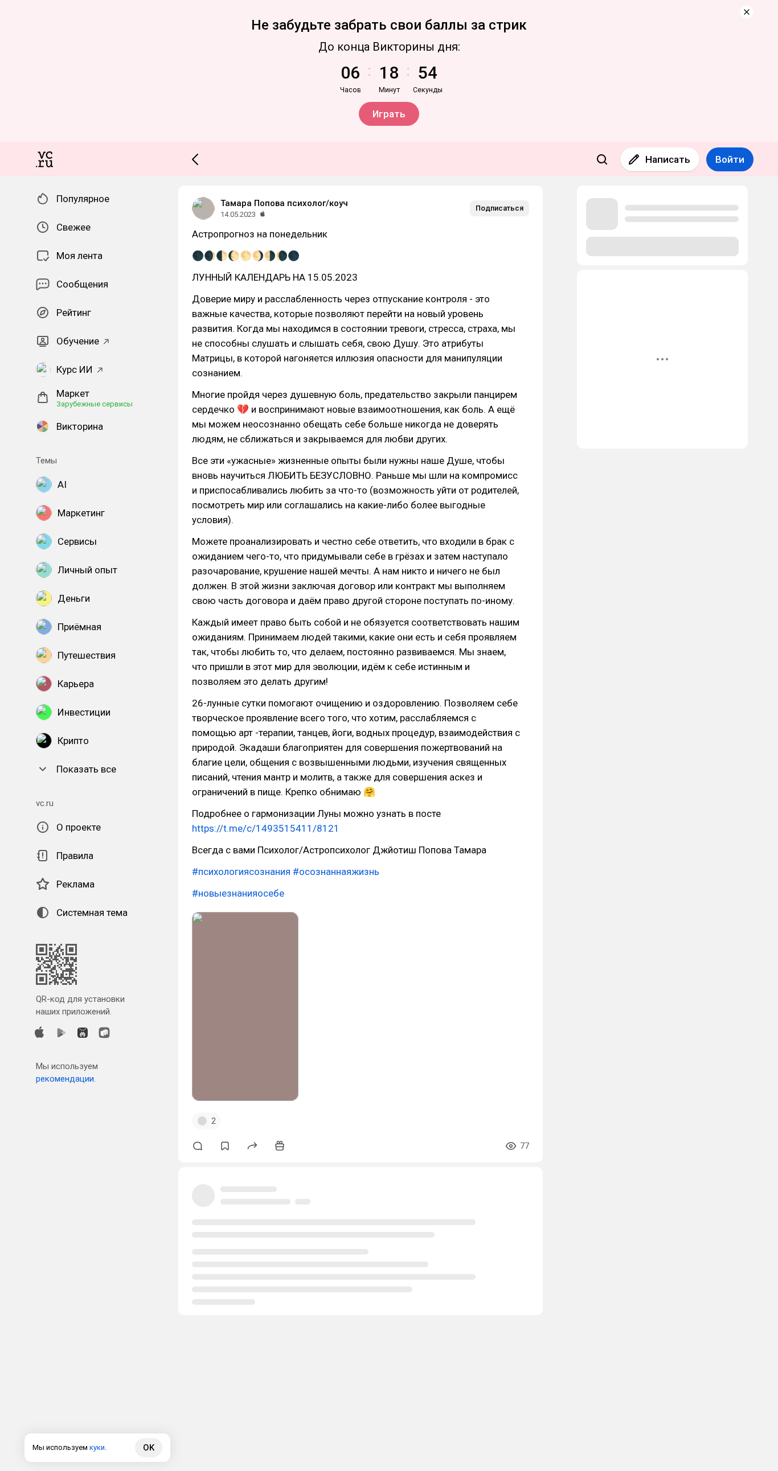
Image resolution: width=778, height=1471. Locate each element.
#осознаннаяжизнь (336, 871)
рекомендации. (66, 1079)
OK (148, 1448)
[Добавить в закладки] (225, 1146)
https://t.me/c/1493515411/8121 (265, 828)
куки (97, 1447)
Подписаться (499, 208)
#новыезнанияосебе (238, 893)
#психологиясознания (241, 871)
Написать (667, 159)
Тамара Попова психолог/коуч (284, 203)
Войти (729, 159)
